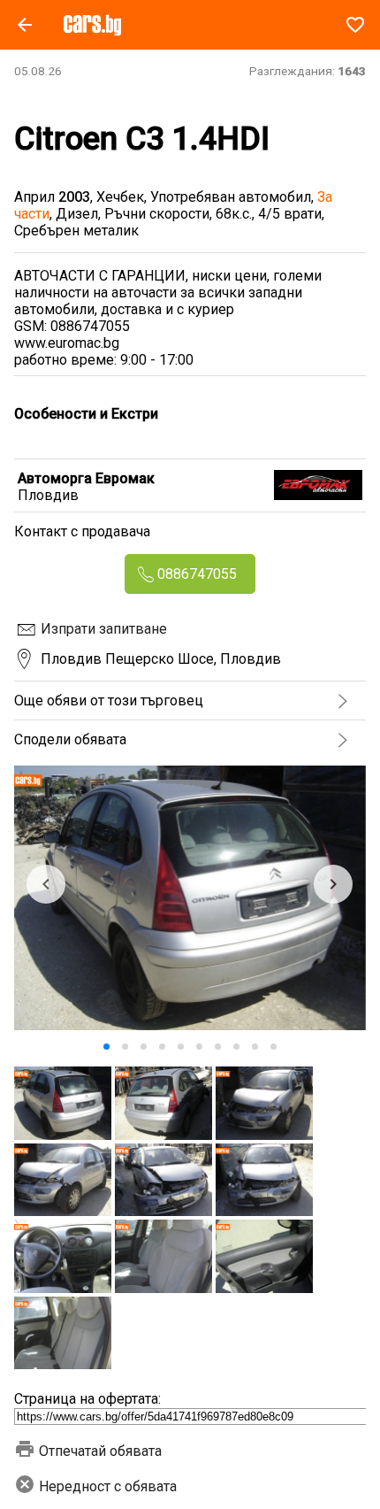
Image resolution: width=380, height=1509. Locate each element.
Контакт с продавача (82, 531)
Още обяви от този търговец (108, 700)
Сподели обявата (70, 739)
